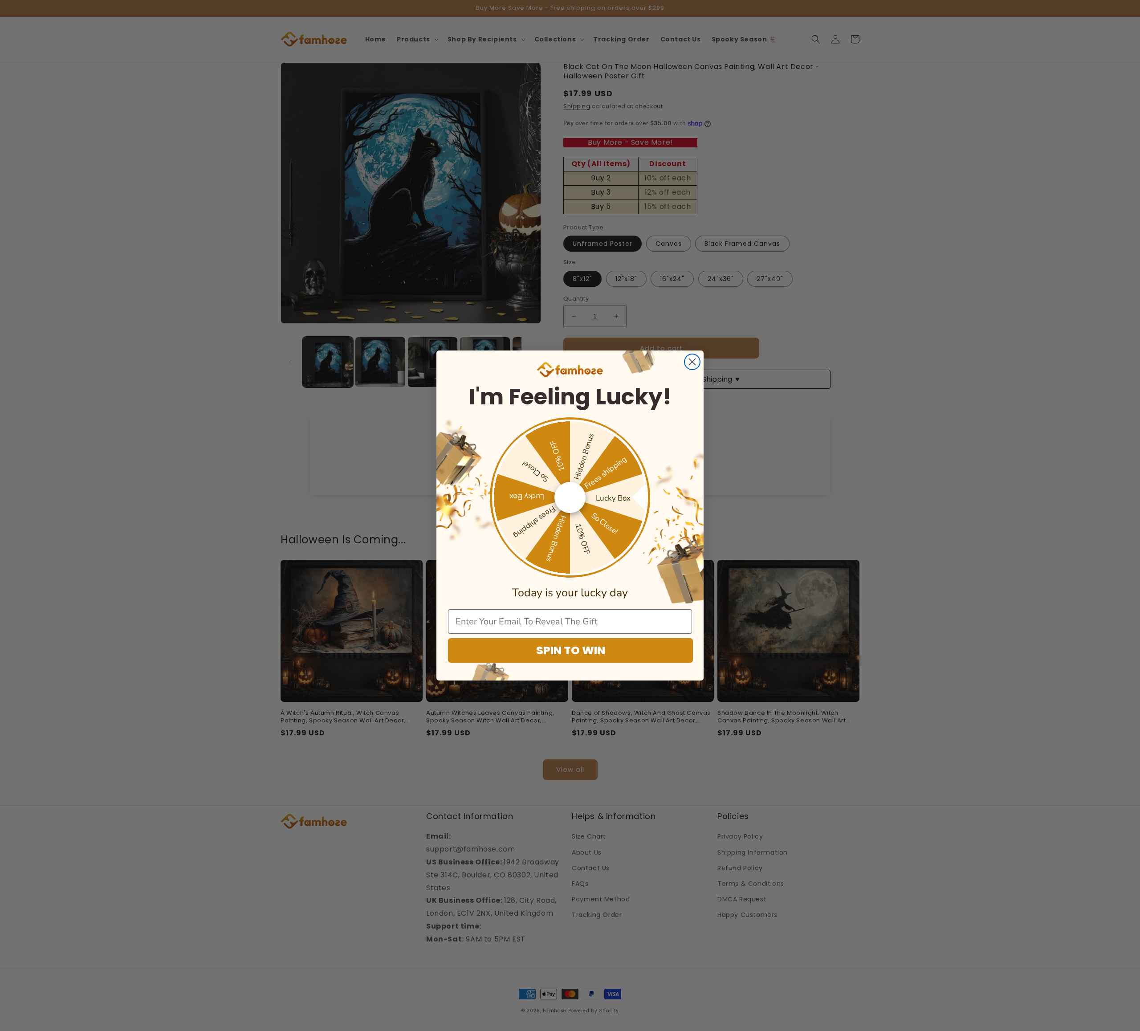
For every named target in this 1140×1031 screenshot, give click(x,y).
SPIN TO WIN (570, 650)
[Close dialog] (692, 362)
